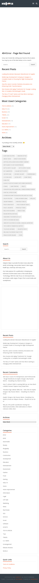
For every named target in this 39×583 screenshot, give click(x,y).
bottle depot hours (24, 168)
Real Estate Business (9, 210)
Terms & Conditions (9, 564)
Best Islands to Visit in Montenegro (13, 165)
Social (3, 118)
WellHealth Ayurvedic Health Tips (13, 232)
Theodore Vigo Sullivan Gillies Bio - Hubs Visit (16, 390)
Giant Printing (15, 186)
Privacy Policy (7, 568)
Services (5, 517)
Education (5, 124)
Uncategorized (7, 544)
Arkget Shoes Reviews (20, 158)
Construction (6, 455)
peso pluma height (9, 204)
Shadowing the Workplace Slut (12, 217)
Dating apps (18, 177)
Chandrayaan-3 (31, 174)
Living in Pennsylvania (21, 198)
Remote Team (21, 210)
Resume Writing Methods (10, 213)
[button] (33, 3)
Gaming (5, 479)
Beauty (5, 445)
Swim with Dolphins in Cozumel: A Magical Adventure (18, 223)
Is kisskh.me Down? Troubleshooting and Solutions (18, 195)
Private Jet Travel (21, 207)
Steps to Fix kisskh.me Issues (11, 220)
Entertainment (6, 121)
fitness (5, 186)
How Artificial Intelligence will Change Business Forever (19, 189)
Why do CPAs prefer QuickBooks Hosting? (15, 405)
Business (4, 112)
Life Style (5, 500)
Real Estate (6, 510)
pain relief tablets (21, 201)
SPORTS (5, 527)
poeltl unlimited (8, 207)
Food (4, 476)
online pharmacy (8, 201)
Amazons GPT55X (22, 155)
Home (4, 132)
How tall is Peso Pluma (10, 192)
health (23, 186)
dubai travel (27, 177)
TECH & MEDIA (6, 106)
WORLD (5, 551)
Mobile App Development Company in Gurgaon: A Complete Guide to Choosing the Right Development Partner (17, 79)
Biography (6, 448)
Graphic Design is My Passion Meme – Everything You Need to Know (19, 392)
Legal (4, 496)
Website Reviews (8, 547)
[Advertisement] (19, 28)
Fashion (5, 472)
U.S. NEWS (5, 130)
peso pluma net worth (23, 204)
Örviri (20, 235)
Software (5, 524)
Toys (4, 534)
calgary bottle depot (21, 171)
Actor (4, 435)
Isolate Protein (8, 198)
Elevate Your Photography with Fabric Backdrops (17, 183)
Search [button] (33, 64)
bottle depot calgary (10, 168)
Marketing (6, 503)
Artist (4, 438)
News (4, 506)
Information (6, 493)
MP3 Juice (32, 198)
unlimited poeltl (22, 229)
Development (7, 459)
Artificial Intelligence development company (16, 162)
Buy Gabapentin (8, 171)
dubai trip (6, 180)
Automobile (6, 442)
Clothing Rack (8, 177)
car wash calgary (19, 174)
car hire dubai (7, 174)
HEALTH (4, 109)
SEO (4, 513)
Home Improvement (8, 127)
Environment (6, 469)
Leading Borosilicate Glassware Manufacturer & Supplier (18, 74)
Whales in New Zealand (10, 235)
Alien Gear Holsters (9, 155)
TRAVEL (4, 115)
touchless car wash (9, 229)
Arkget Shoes (7, 158)
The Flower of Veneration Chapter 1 (13, 226)
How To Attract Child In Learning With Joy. (15, 384)
